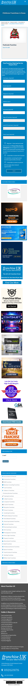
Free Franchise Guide (6, 615)
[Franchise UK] (9, 2)
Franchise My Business (6, 626)
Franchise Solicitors (6, 637)
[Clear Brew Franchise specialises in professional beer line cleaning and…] (14, 193)
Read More (5, 47)
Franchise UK (5, 22)
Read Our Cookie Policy (14, 684)
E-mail (4, 455)
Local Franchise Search (6, 624)
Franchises (13, 22)
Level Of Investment (10, 125)
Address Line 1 (6, 101)
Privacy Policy (15, 648)
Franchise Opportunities (7, 629)
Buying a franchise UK (6, 628)
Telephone (8, 93)
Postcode (8, 109)
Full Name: (8, 78)
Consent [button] (19, 682)
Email (7, 86)
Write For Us (4, 633)
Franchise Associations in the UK (9, 622)
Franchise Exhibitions (6, 620)
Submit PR (3, 631)
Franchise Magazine (6, 640)
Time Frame (8, 134)
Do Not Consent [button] (11, 682)
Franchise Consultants (6, 617)
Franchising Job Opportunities (8, 635)
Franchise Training (5, 638)
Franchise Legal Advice (6, 619)
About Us (8, 648)
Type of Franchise (10, 117)
